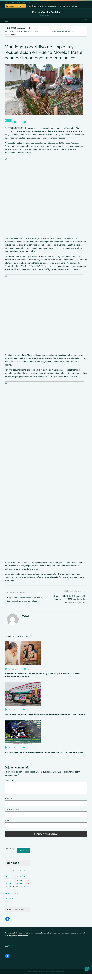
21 (24, 883)
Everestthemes (59, 971)
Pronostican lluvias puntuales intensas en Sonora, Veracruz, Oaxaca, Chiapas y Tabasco (45, 752)
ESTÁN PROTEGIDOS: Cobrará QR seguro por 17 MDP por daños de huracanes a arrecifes (69, 599)
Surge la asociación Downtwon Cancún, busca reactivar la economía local (25, 599)
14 (24, 880)
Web (7, 820)
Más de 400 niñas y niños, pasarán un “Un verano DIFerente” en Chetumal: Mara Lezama (45, 714)
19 (17, 883)
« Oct (6, 898)
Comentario (10, 779)
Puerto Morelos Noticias (46, 12)
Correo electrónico (13, 809)
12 (17, 880)
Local (8, 120)
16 (6, 883)
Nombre (8, 798)
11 (13, 880)
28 (24, 887)
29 (28, 887)
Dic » (11, 898)
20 (21, 883)
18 (13, 883)
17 (10, 883)
